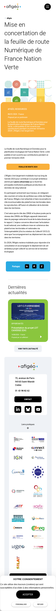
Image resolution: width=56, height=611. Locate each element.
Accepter (28, 594)
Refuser (40, 604)
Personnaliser (21, 604)
